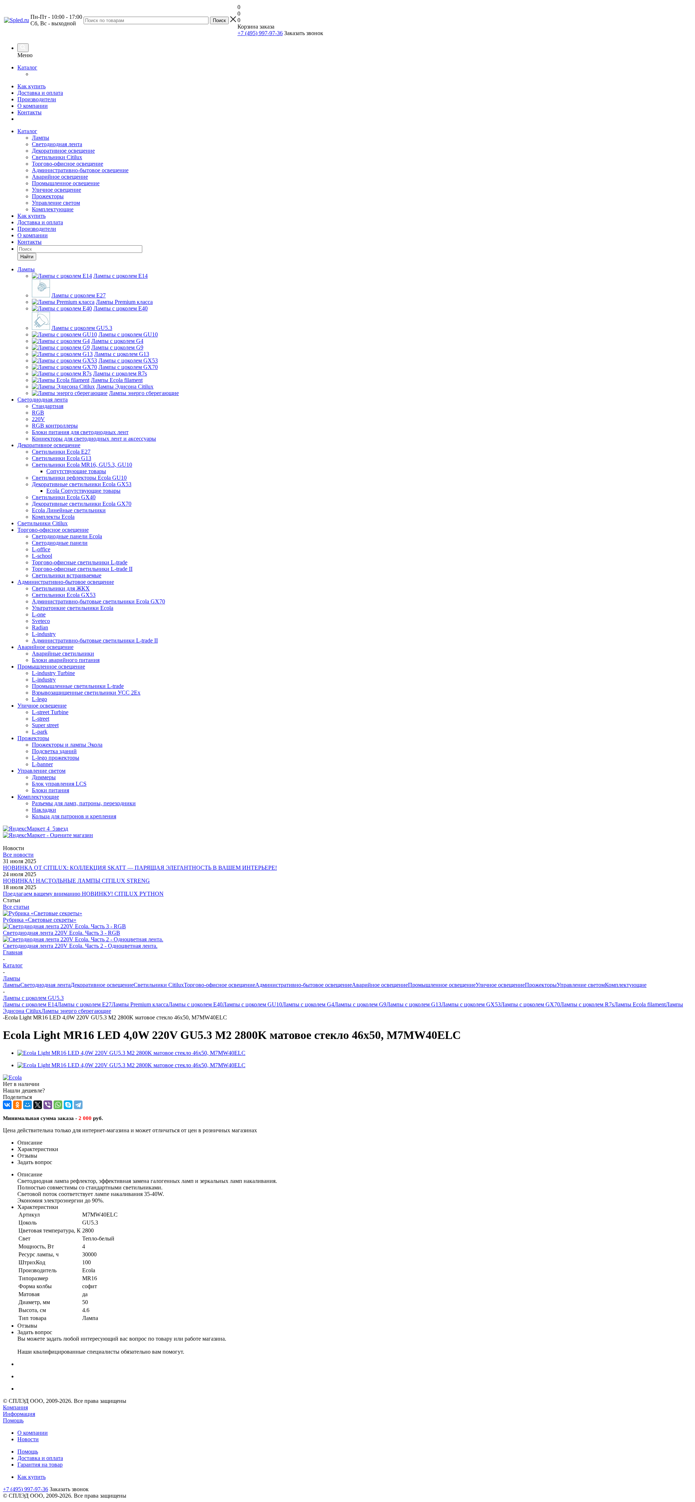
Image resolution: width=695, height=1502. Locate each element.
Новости (28, 1439)
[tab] (354, 1143)
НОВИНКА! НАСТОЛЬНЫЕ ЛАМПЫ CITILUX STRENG (76, 881)
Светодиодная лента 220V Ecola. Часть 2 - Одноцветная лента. (80, 946)
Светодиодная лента (57, 144)
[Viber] (47, 1104)
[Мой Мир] (27, 1104)
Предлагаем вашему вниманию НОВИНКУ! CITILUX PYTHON (83, 894)
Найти (26, 256)
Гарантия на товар (40, 1464)
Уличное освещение (56, 190)
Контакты (29, 112)
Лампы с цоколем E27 (84, 1004)
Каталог (27, 67)
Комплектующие (52, 209)
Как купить (31, 86)
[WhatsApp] (58, 1104)
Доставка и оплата (40, 93)
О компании (32, 106)
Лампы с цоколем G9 (360, 1004)
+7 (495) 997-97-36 (260, 33)
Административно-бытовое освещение (80, 170)
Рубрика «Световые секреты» (39, 920)
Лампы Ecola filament (640, 1004)
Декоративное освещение (63, 151)
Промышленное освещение (66, 183)
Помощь (13, 1420)
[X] (37, 1104)
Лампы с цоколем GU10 (252, 1004)
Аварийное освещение (60, 177)
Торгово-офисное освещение (67, 164)
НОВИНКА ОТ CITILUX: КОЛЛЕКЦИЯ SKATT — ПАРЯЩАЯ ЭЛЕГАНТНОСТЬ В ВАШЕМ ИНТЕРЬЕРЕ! (140, 868)
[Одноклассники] (17, 1104)
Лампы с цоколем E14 (30, 1004)
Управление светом (56, 203)
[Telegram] (78, 1104)
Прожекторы (48, 196)
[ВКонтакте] (7, 1104)
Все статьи (16, 907)
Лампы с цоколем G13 (413, 1004)
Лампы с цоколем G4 (308, 1004)
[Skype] (68, 1104)
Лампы (40, 138)
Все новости (18, 855)
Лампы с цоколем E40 (195, 1004)
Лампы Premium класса (139, 1004)
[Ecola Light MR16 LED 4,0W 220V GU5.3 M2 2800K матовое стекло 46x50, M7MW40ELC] (131, 1053)
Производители (36, 99)
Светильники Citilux (57, 157)
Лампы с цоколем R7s (587, 1004)
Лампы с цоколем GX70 (530, 1004)
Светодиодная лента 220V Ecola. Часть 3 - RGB (61, 933)
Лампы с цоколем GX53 (471, 1004)
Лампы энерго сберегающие (76, 1011)
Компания (15, 1407)
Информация (19, 1414)
